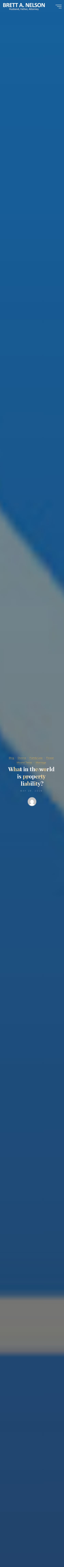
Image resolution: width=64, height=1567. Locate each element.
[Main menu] (58, 6)
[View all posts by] (32, 802)
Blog (11, 757)
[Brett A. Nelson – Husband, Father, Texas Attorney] (24, 6)
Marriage (41, 762)
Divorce (22, 757)
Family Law (36, 757)
